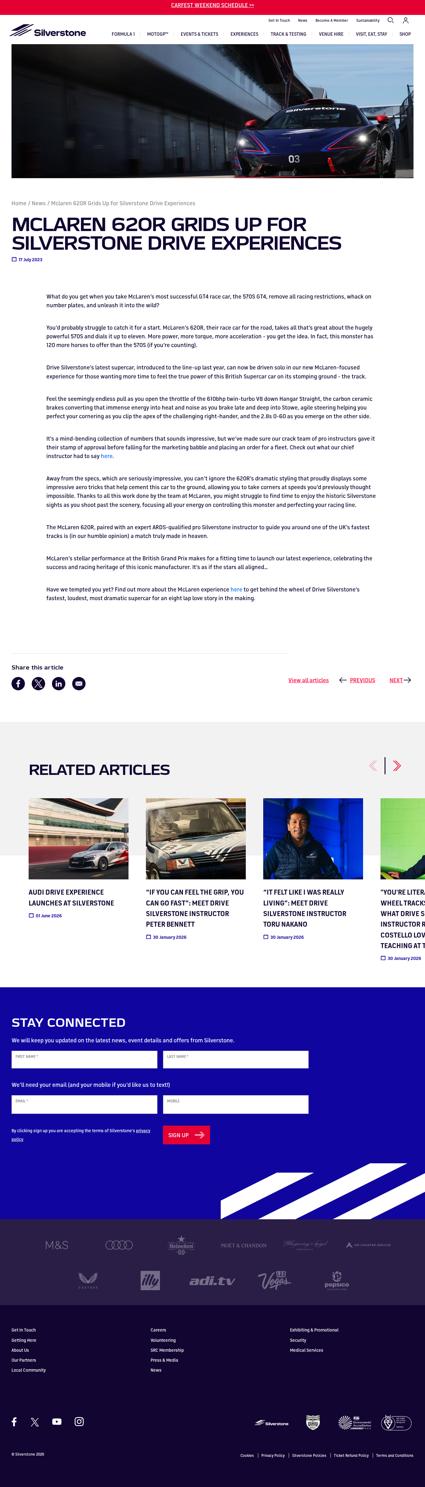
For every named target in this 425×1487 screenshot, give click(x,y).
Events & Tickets (199, 34)
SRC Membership (167, 1350)
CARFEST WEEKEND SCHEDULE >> (212, 5)
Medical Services (306, 1350)
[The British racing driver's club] (313, 1422)
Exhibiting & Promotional (314, 1329)
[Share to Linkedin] (58, 683)
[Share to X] (38, 683)
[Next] (389, 762)
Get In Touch (279, 20)
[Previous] (366, 762)
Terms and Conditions (394, 1455)
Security (298, 1340)
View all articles (308, 680)
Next (396, 680)
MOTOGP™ (157, 34)
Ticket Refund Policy (351, 1455)
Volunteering (163, 1340)
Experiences (244, 34)
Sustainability (368, 20)
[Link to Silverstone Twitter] (34, 1421)
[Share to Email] (79, 683)
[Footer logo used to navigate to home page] (271, 1422)
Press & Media (164, 1360)
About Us (20, 1350)
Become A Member (331, 20)
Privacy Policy (273, 1455)
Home (19, 203)
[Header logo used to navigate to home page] (47, 30)
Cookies (247, 1455)
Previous (362, 680)
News (302, 20)
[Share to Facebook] (18, 683)
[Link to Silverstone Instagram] (76, 1421)
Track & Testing (288, 34)
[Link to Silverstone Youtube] (57, 1421)
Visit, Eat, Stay (371, 34)
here (107, 455)
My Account (406, 20)
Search (391, 20)
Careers (158, 1329)
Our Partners (24, 1360)
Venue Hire (331, 34)
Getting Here (24, 1340)
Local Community (29, 1370)
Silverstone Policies (309, 1455)
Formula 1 (123, 34)
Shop (405, 34)
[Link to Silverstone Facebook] (17, 1421)
